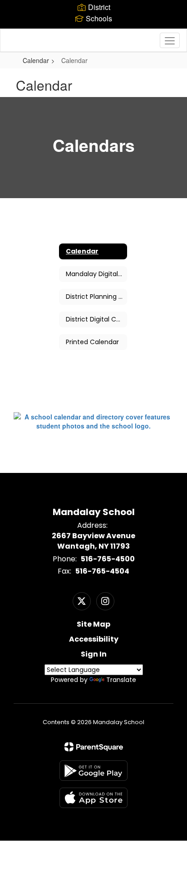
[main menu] (170, 40)
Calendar (36, 60)
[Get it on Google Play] (93, 770)
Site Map (93, 624)
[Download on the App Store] (93, 798)
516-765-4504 (102, 571)
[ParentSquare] (93, 747)
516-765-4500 (108, 559)
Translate (121, 679)
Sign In (94, 654)
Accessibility (93, 639)
